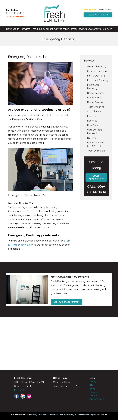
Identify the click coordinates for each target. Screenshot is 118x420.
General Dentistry (96, 66)
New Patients (94, 29)
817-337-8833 (15, 13)
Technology (39, 29)
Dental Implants (95, 93)
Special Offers (70, 29)
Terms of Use (53, 415)
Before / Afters (54, 29)
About (16, 29)
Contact (107, 29)
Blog (92, 388)
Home (9, 29)
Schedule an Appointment (66, 301)
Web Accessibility (67, 415)
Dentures (92, 120)
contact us (26, 244)
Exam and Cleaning (97, 80)
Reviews (83, 29)
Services (26, 29)
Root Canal (93, 125)
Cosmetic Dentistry (97, 71)
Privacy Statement (38, 415)
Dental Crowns (95, 102)
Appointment (97, 399)
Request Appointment (96, 177)
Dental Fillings (94, 97)
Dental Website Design (84, 415)
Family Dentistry (96, 75)
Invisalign (92, 116)
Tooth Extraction (96, 150)
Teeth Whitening (96, 106)
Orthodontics (94, 111)
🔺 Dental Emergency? (15, 16)
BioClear (91, 137)
